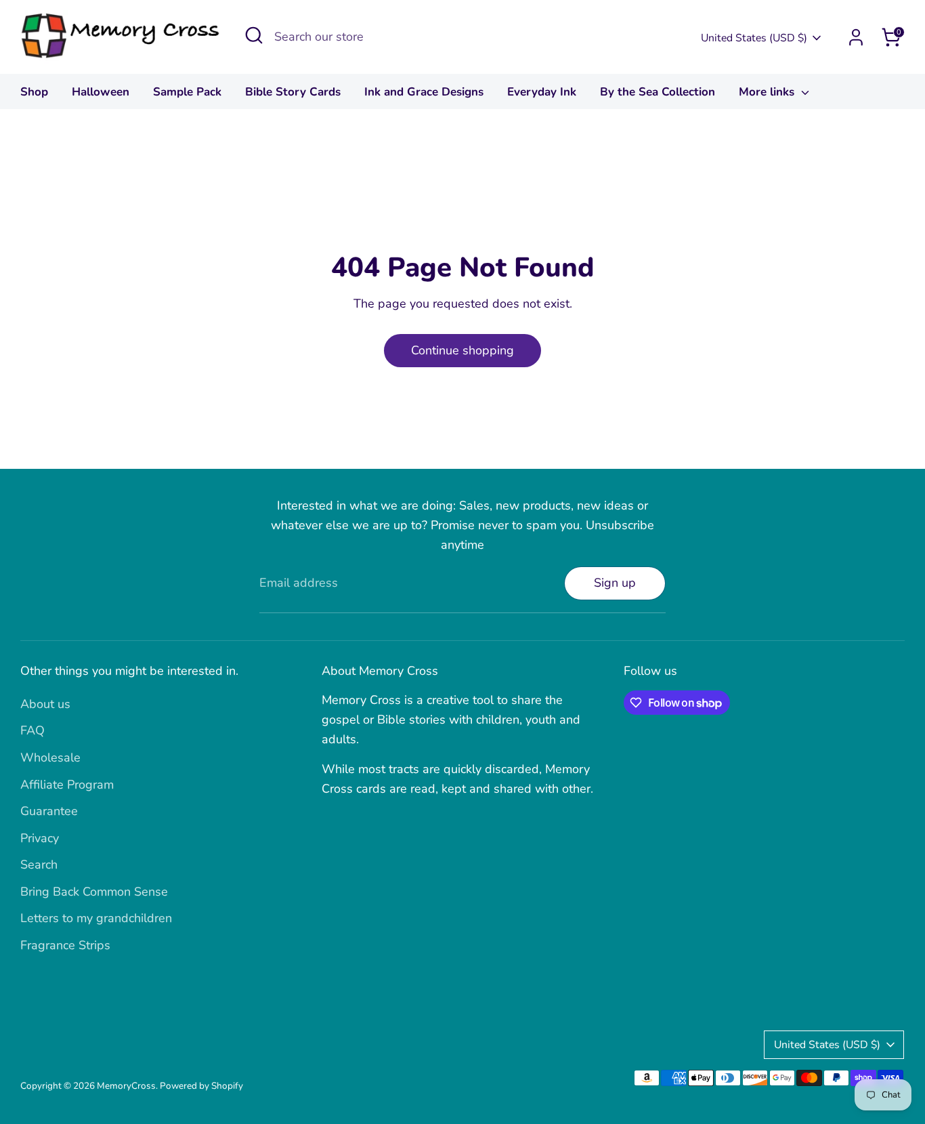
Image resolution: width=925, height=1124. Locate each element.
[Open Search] (253, 35)
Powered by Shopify (201, 1085)
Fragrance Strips (65, 945)
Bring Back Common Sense (94, 891)
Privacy (39, 838)
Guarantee (49, 811)
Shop (34, 92)
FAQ (32, 730)
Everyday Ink (541, 92)
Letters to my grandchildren (96, 918)
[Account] (855, 37)
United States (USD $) (754, 37)
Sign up (615, 583)
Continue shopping (462, 350)
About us (45, 704)
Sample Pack (187, 92)
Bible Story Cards (293, 92)
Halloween (100, 92)
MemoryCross (126, 1085)
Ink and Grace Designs (423, 92)
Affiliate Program (67, 784)
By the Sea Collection (657, 92)
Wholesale (50, 757)
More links (768, 92)
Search (39, 864)
